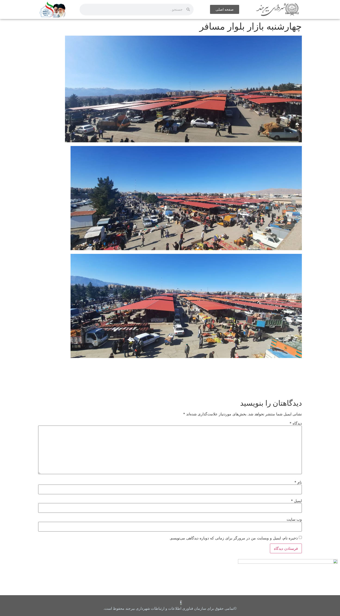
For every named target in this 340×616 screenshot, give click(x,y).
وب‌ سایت (294, 519)
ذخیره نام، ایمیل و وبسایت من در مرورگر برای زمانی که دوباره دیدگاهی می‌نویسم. (234, 538)
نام (298, 482)
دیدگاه (296, 423)
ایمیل (296, 501)
